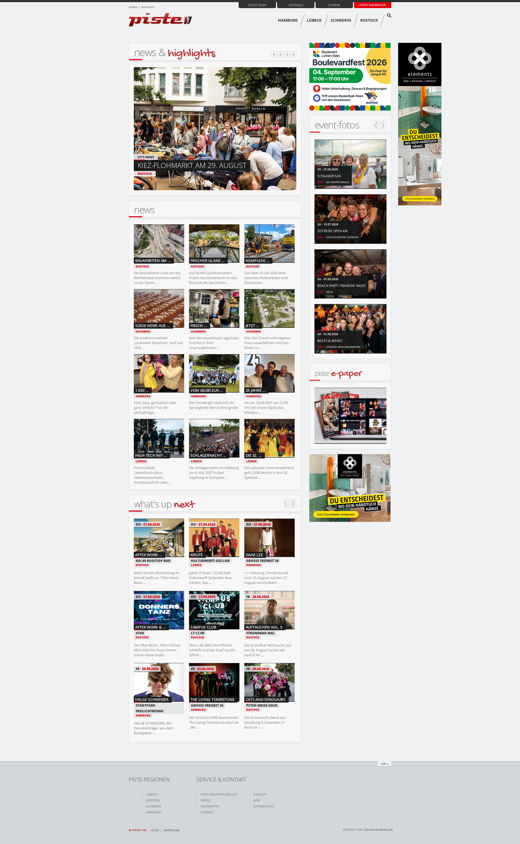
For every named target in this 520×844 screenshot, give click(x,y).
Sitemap (207, 812)
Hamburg (288, 20)
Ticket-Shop (257, 5)
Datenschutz (263, 806)
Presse (206, 800)
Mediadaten (210, 806)
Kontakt (147, 7)
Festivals (296, 5)
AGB (256, 800)
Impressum (171, 830)
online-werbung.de (378, 830)
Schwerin (341, 20)
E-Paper (334, 5)
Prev (286, 503)
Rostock (369, 20)
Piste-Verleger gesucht (219, 794)
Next (293, 503)
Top (383, 764)
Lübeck (314, 20)
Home (133, 7)
